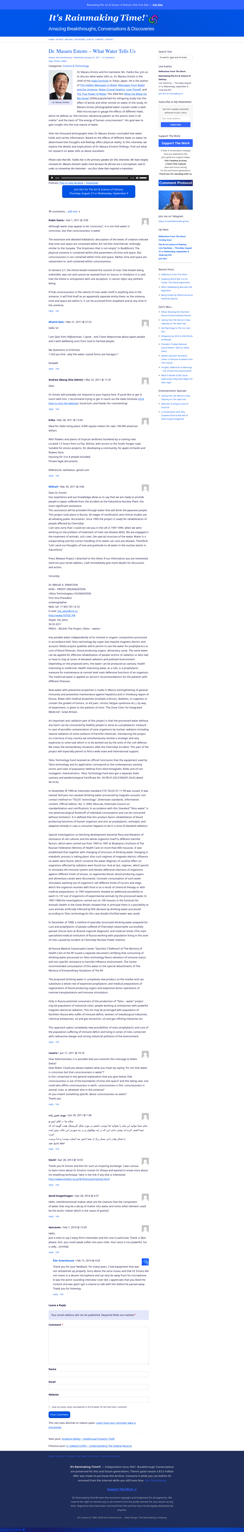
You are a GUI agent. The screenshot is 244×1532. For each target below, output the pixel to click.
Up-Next (59, 39)
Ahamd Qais (56, 322)
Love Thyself (133, 89)
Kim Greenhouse (63, 1260)
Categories (80, 39)
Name (52, 1369)
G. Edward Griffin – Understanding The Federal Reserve (99, 1446)
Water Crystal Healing (112, 89)
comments (108, 57)
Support (99, 39)
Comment (56, 1324)
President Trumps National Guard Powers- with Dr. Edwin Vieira (175, 348)
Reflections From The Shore (174, 274)
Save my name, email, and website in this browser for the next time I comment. (89, 1407)
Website (54, 1394)
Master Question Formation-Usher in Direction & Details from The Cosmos (177, 359)
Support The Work (176, 143)
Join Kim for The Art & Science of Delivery (98, 191)
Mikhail (53, 486)
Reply (51, 311)
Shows (57, 61)
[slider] (143, 177)
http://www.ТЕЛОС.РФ (62, 615)
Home (52, 39)
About (52, 1456)
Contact (109, 39)
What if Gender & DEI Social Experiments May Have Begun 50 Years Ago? (176, 379)
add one (72, 211)
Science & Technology (76, 66)
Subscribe (175, 124)
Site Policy (94, 1456)
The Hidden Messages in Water (98, 85)
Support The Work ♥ (12, 1529)
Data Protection (110, 1456)
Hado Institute (100, 80)
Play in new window (71, 183)
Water (64, 61)
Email (52, 1382)
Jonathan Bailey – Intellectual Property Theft (88, 1439)
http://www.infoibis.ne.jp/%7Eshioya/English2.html (79, 1179)
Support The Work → (122, 1489)
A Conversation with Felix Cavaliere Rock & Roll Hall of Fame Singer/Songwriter (174, 415)
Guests (90, 39)
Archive (69, 39)
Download (92, 183)
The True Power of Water (91, 94)
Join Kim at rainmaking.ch (171, 93)
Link (57, 311)
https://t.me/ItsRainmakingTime (174, 221)
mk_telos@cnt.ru (67, 611)
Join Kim (157, 5)
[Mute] (137, 177)
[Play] (52, 177)
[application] (99, 178)
